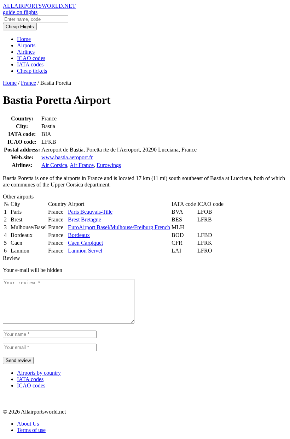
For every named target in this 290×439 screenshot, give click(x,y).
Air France (82, 165)
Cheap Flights (20, 26)
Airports (26, 45)
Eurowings (109, 165)
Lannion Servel (85, 251)
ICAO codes (31, 58)
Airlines (26, 52)
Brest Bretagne (84, 219)
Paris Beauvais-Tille (90, 212)
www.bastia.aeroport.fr (67, 157)
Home (24, 39)
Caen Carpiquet (85, 243)
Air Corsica (54, 165)
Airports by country (39, 373)
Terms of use (31, 430)
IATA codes (30, 64)
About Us (28, 424)
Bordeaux (79, 235)
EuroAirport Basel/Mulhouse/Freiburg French (119, 227)
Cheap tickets (32, 71)
